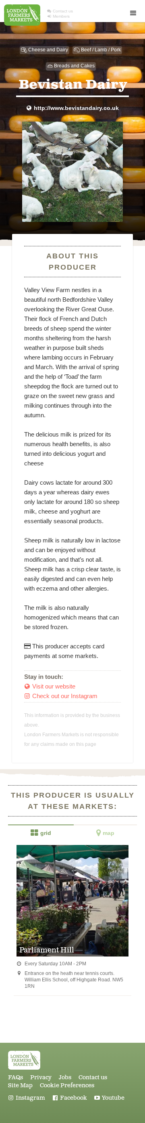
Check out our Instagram (61, 695)
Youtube (109, 1098)
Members (59, 16)
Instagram (26, 1098)
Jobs (65, 1077)
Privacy (41, 1077)
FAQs (15, 1077)
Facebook (70, 1098)
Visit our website (50, 686)
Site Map (20, 1085)
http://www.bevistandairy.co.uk (73, 108)
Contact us (60, 11)
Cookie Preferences (67, 1085)
